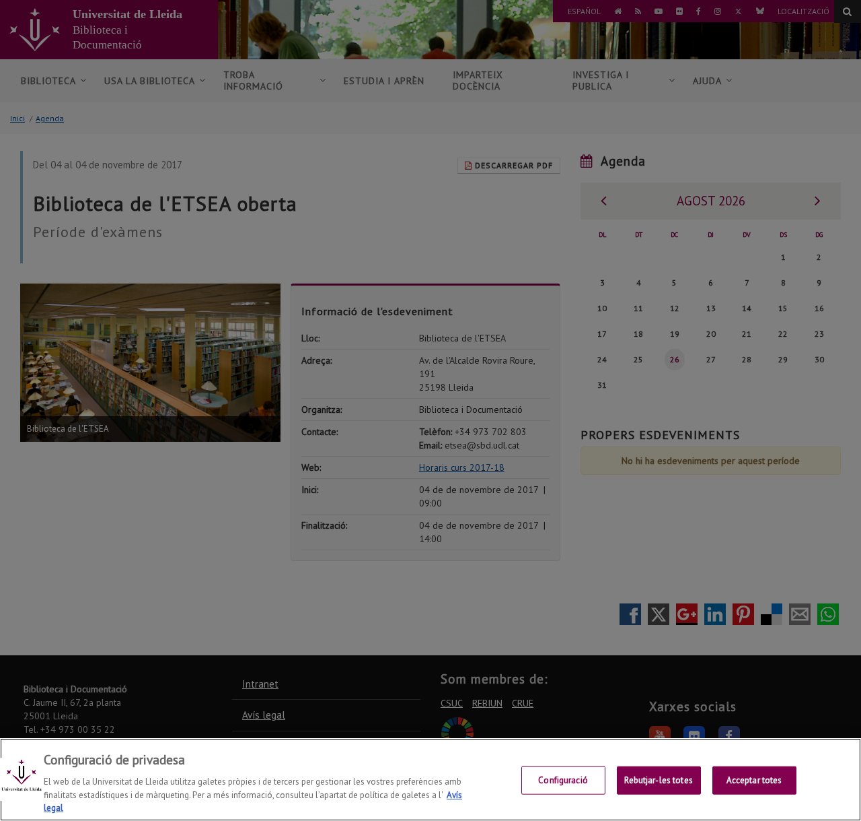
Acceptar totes (754, 780)
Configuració (563, 780)
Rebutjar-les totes (658, 780)
